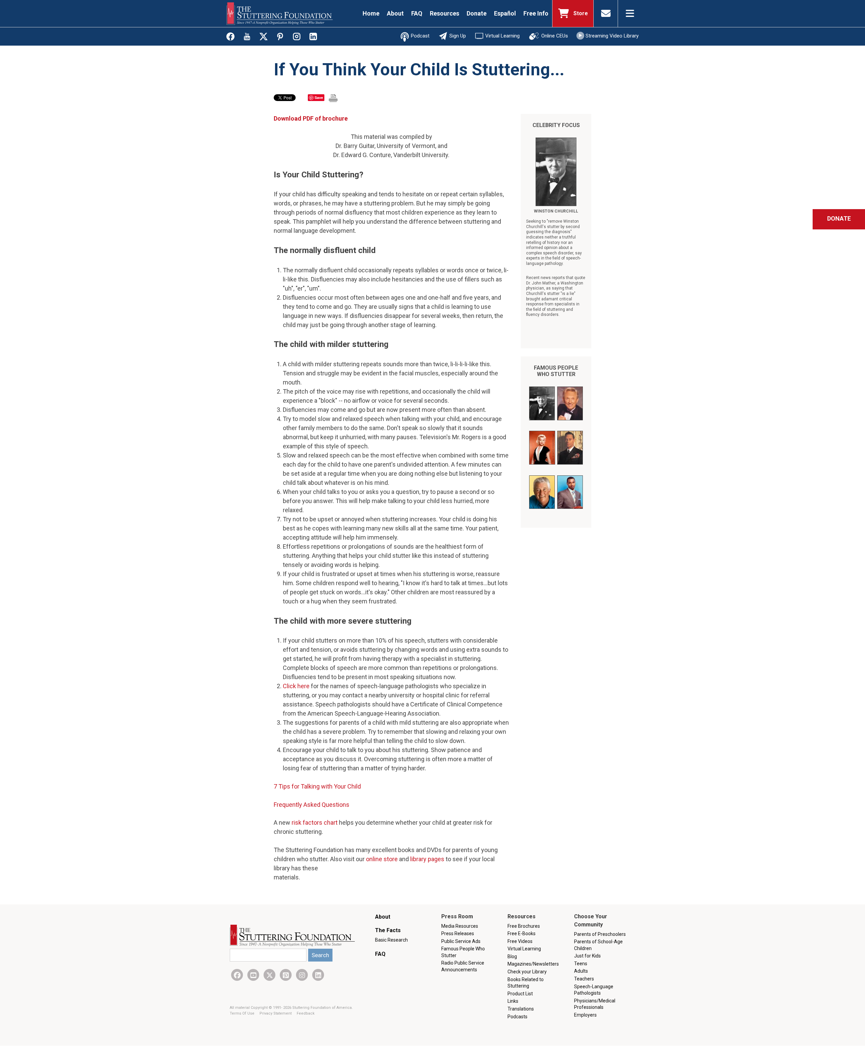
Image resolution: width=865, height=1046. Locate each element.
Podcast (420, 36)
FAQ (416, 13)
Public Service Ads (460, 941)
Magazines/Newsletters (533, 964)
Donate (477, 13)
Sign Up (457, 36)
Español (505, 13)
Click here (296, 686)
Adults (581, 971)
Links (513, 1001)
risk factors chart (315, 822)
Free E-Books (522, 933)
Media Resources (459, 926)
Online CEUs (554, 36)
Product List (520, 993)
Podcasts (517, 1016)
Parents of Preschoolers (600, 934)
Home (371, 13)
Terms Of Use (242, 1013)
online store (382, 859)
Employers (585, 1015)
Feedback (306, 1013)
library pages (427, 859)
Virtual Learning (502, 36)
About (395, 13)
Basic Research (391, 940)
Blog (512, 956)
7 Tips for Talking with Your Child (317, 786)
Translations (521, 1009)
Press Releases (457, 933)
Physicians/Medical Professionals (594, 1004)
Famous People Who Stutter (556, 371)
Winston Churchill (556, 211)
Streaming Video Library (612, 36)
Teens (580, 963)
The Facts (388, 930)
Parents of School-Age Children (598, 945)
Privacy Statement (276, 1013)
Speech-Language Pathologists (593, 990)
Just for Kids (587, 955)
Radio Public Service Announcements (462, 966)
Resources (444, 13)
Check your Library (527, 971)
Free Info (535, 13)
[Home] (279, 13)
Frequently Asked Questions (311, 804)
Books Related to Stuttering (526, 983)
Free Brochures (524, 926)
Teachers (584, 978)
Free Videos (520, 941)
